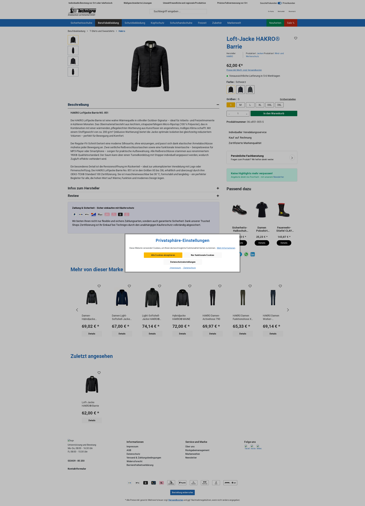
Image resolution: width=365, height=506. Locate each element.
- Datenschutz (189, 268)
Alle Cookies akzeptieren (163, 255)
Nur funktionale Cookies (202, 255)
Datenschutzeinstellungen (182, 262)
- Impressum (175, 268)
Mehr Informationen (226, 248)
